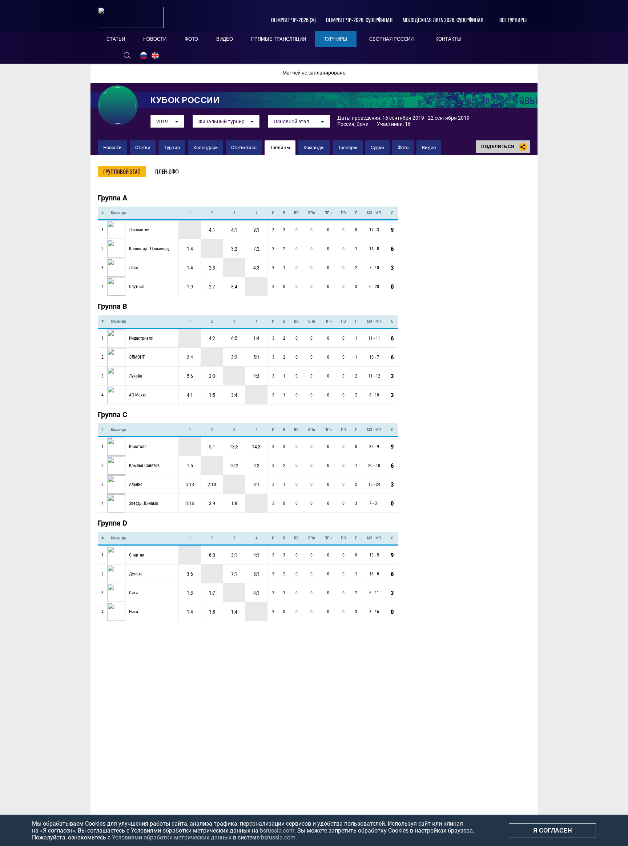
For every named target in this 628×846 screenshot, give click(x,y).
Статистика (244, 147)
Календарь (205, 147)
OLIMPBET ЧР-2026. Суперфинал (359, 20)
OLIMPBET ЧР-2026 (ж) (293, 20)
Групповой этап (122, 171)
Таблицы (280, 147)
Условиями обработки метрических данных (172, 837)
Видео (429, 147)
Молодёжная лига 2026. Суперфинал (443, 20)
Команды (314, 147)
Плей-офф (167, 171)
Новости (112, 147)
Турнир (172, 147)
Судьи (377, 147)
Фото (403, 147)
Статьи (142, 147)
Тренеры (347, 147)
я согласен (552, 830)
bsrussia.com (277, 830)
